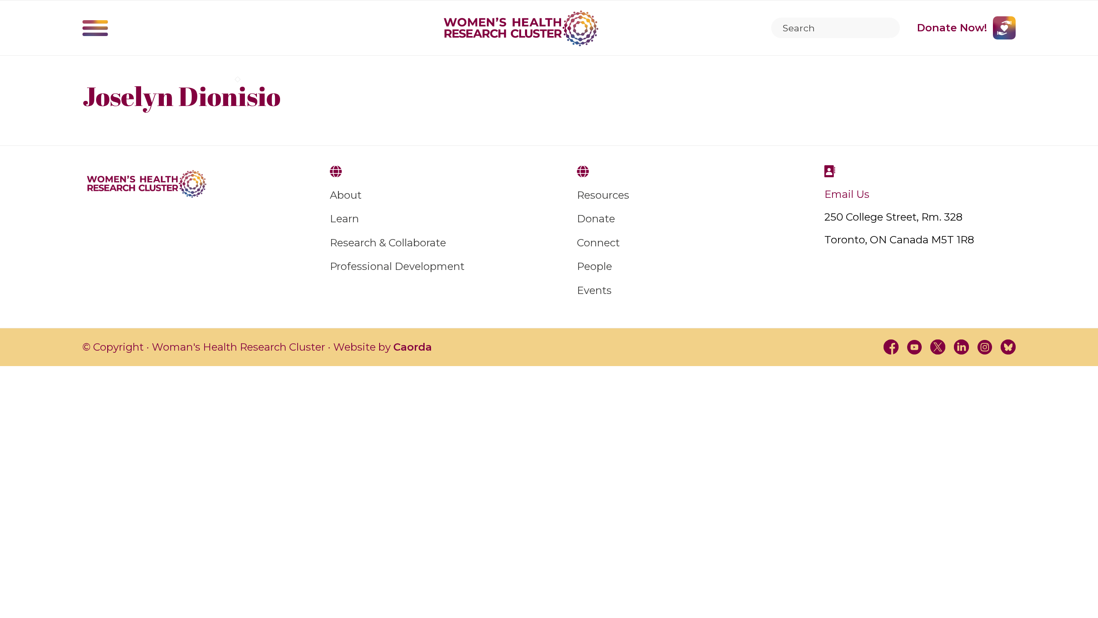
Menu (95, 28)
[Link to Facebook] (891, 346)
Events (594, 290)
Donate (596, 218)
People (594, 266)
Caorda (412, 347)
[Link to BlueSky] (1008, 346)
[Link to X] (937, 346)
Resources (603, 195)
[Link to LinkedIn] (961, 346)
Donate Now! (952, 27)
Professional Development (397, 266)
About (346, 195)
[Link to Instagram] (984, 346)
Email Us (846, 194)
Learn (344, 218)
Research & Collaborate (388, 242)
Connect (598, 242)
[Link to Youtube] (914, 346)
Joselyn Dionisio (181, 96)
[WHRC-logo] (521, 28)
